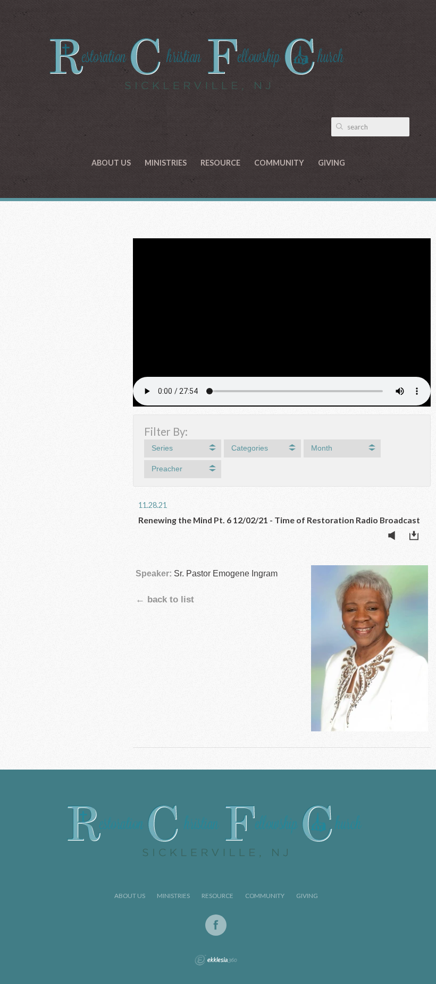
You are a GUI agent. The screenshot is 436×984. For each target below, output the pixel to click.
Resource (220, 162)
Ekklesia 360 (216, 960)
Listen (394, 535)
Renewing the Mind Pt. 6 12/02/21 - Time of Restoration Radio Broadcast (279, 520)
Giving (331, 162)
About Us (111, 162)
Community (279, 162)
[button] (182, 448)
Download (416, 535)
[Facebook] (216, 925)
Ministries (166, 162)
